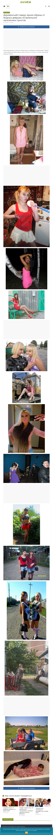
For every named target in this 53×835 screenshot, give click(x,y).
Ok (26, 832)
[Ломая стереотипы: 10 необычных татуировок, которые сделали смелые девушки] (26, 799)
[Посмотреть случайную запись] (49, 6)
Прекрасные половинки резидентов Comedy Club (42, 810)
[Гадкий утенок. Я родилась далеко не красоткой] (10, 799)
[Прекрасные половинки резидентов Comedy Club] (43, 799)
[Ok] (51, 831)
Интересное (6, 12)
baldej (12, 22)
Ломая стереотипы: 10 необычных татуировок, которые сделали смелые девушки (26, 810)
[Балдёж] (4, 6)
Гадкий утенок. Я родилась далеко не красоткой (9, 809)
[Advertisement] (26, 39)
